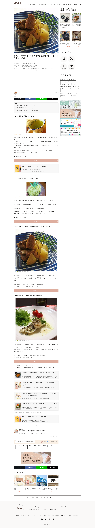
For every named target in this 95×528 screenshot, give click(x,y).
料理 (45, 445)
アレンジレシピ (38, 445)
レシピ (25, 445)
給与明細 (64, 86)
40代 (74, 84)
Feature (45, 510)
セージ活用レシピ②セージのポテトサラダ (26, 107)
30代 (70, 86)
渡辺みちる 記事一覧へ (52, 436)
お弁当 (63, 84)
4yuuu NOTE (54, 510)
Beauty (37, 507)
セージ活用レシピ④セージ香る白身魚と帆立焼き (27, 110)
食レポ (63, 79)
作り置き (69, 81)
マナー (63, 93)
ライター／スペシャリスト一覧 (50, 515)
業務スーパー (64, 91)
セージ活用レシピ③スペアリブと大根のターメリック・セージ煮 (31, 108)
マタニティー (64, 95)
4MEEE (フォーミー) (64, 515)
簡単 (31, 445)
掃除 (70, 88)
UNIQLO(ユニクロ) (71, 79)
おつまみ (19, 445)
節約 (69, 84)
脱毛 (76, 93)
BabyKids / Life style (34, 510)
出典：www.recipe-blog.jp (53, 53)
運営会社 (58, 515)
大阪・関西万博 (73, 95)
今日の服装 (70, 93)
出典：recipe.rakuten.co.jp (25, 134)
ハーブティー (51, 445)
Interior (56, 507)
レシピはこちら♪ (36, 160)
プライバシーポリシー (32, 515)
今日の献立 (73, 91)
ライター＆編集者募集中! (73, 515)
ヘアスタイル (76, 86)
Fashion (30, 507)
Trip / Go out (65, 507)
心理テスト (77, 81)
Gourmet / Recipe (46, 507)
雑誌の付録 (64, 88)
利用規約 (18, 515)
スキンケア (77, 88)
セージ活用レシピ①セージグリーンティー (26, 105)
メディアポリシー (23, 515)
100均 (63, 81)
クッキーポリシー (40, 515)
